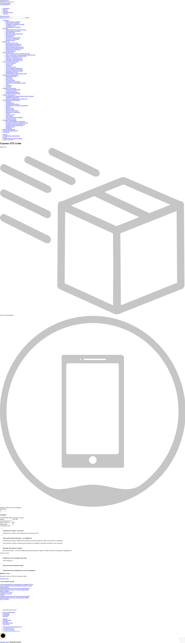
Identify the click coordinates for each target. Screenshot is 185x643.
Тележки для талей (11, 118)
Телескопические (10, 35)
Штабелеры (9, 128)
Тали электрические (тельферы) (14, 117)
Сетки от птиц (9, 64)
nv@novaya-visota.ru (5, 3)
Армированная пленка (12, 72)
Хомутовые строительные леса (14, 59)
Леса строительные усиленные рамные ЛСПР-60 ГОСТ (21, 55)
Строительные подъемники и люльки (16, 83)
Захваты (8, 106)
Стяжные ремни (10, 114)
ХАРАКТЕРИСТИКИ (6, 517)
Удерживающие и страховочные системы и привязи (20, 96)
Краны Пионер (10, 108)
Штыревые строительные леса (14, 60)
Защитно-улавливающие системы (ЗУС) (16, 98)
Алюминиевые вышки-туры (13, 49)
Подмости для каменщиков (13, 89)
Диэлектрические (10, 40)
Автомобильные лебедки (12, 104)
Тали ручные (9, 116)
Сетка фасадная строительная (14, 68)
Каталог (19, 75)
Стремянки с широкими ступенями (15, 24)
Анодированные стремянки (13, 27)
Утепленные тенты (11, 67)
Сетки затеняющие (11, 63)
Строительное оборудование (10, 75)
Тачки (7, 84)
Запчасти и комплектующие (13, 37)
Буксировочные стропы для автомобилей (17, 105)
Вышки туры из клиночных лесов (14, 48)
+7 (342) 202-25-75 (5, 4)
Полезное (5, 11)
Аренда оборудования (9, 129)
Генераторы (9, 77)
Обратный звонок (4, 16)
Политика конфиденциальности (11, 631)
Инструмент (9, 85)
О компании (6, 8)
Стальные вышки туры (12, 43)
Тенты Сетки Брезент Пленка (11, 61)
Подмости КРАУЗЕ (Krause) (13, 93)
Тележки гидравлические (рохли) (14, 125)
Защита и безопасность (9, 95)
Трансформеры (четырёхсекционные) (16, 29)
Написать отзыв (4, 578)
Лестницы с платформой (12, 39)
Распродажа (6, 132)
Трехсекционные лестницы (13, 31)
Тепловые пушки (10, 80)
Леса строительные (8, 52)
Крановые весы (10, 102)
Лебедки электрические (12, 110)
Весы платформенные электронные (15, 121)
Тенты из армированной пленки (14, 69)
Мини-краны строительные (13, 112)
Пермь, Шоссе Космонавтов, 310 (13, 626)
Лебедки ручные (10, 109)
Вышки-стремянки (11, 51)
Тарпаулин (9, 65)
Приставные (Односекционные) (14, 33)
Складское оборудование (10, 120)
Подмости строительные (9, 88)
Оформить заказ (4, 642)
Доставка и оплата (8, 12)
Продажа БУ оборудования (10, 130)
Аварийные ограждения (12, 97)
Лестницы (5, 28)
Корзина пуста (4, 17)
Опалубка (8, 87)
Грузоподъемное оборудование (11, 100)
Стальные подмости (11, 90)
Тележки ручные (10, 126)
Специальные (9, 36)
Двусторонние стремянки (12, 23)
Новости (5, 9)
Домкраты (8, 101)
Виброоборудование (11, 76)
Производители (7, 620)
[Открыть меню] (0, 6)
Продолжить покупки (15, 642)
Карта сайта (6, 624)
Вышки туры (6, 41)
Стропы (8, 113)
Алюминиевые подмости (12, 92)
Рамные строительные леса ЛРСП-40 (16, 56)
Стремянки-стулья (11, 25)
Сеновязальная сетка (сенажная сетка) (16, 73)
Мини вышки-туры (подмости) (14, 44)
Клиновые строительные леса (14, 57)
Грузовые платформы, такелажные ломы (17, 122)
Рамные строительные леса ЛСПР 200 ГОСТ (18, 53)
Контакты (5, 13)
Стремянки (6, 20)
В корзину (3, 515)
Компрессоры (9, 79)
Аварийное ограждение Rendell (14, 71)
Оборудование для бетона (13, 81)
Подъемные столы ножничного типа (15, 124)
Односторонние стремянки (13, 21)
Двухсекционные (10, 32)
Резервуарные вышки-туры (13, 45)
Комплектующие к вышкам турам (14, 47)
